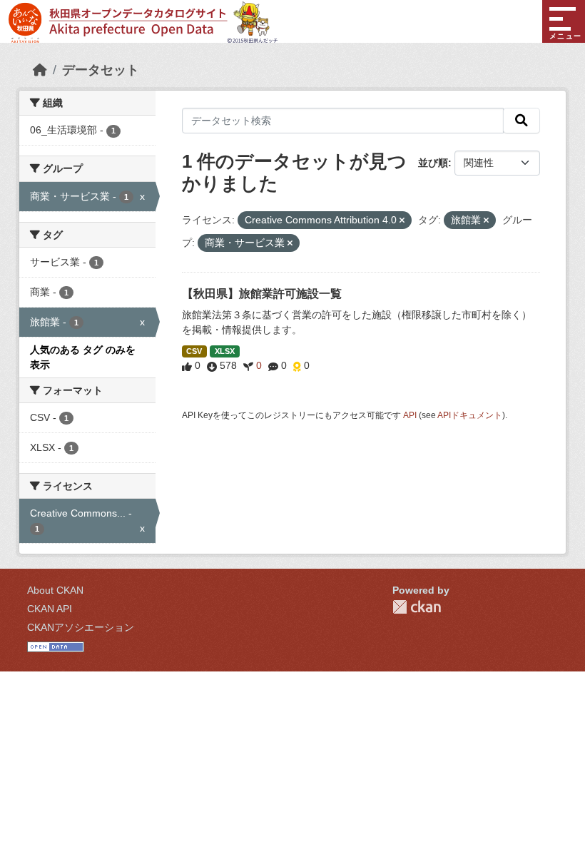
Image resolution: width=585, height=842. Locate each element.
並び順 (433, 162)
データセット (100, 70)
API (410, 415)
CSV (194, 351)
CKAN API (49, 608)
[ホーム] (40, 70)
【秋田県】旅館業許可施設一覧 (262, 294)
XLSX (225, 351)
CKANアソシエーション (80, 627)
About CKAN (55, 590)
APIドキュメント (469, 415)
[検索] (521, 120)
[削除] (402, 220)
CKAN (416, 606)
